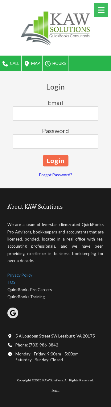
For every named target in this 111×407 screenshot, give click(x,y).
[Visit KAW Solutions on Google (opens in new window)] (12, 313)
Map (35, 63)
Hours (58, 63)
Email (55, 102)
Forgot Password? (55, 174)
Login (56, 390)
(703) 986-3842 (43, 344)
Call (14, 63)
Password (55, 130)
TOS (11, 282)
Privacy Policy (19, 275)
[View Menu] (101, 10)
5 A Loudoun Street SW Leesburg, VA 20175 (55, 336)
